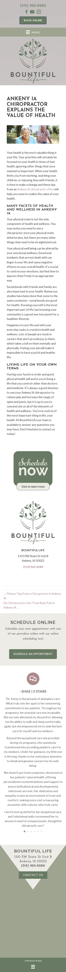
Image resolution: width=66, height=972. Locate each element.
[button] (33, 654)
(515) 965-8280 (33, 6)
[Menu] (33, 966)
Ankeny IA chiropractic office (35, 189)
